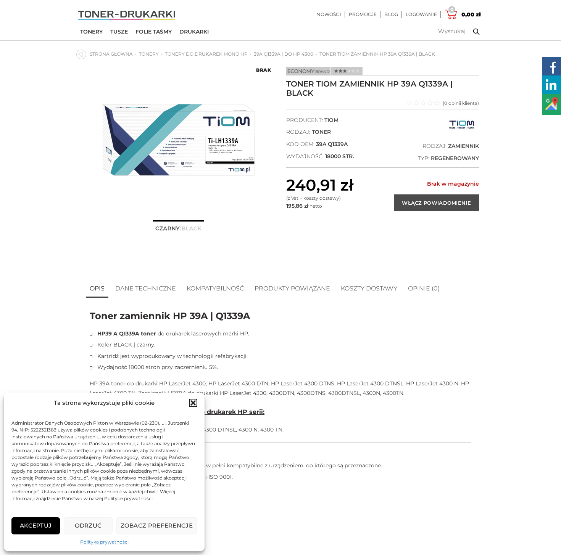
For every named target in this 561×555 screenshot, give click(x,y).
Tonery (91, 31)
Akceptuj (36, 525)
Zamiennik (463, 146)
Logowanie (421, 14)
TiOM (331, 120)
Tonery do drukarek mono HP (206, 54)
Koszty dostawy (369, 288)
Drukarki (194, 31)
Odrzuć (88, 525)
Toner (321, 131)
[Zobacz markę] (461, 130)
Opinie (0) (424, 288)
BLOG (391, 14)
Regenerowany (455, 158)
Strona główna (111, 54)
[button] (193, 403)
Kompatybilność (215, 288)
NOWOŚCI (328, 14)
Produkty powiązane (292, 288)
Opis (97, 288)
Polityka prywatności (104, 542)
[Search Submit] (470, 31)
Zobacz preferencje (157, 525)
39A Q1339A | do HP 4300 (283, 54)
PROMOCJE (363, 14)
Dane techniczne (145, 288)
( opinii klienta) (461, 103)
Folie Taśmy (153, 31)
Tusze (119, 31)
